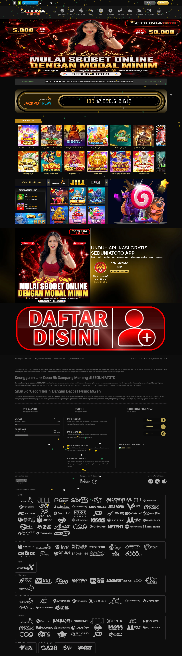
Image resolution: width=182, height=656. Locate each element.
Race (91, 14)
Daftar (162, 3)
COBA (60, 193)
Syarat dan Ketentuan (76, 359)
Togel (101, 14)
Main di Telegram (31, 3)
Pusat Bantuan (59, 359)
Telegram (149, 420)
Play (46, 104)
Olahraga (110, 14)
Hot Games (62, 14)
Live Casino (81, 14)
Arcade (130, 14)
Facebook (149, 433)
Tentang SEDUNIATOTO (23, 359)
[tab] (59, 182)
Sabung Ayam (149, 14)
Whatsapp (149, 427)
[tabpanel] (91, 48)
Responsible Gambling (43, 359)
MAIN (30, 135)
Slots (72, 14)
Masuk (149, 3)
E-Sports (139, 14)
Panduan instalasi (119, 271)
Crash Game (120, 14)
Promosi (159, 14)
